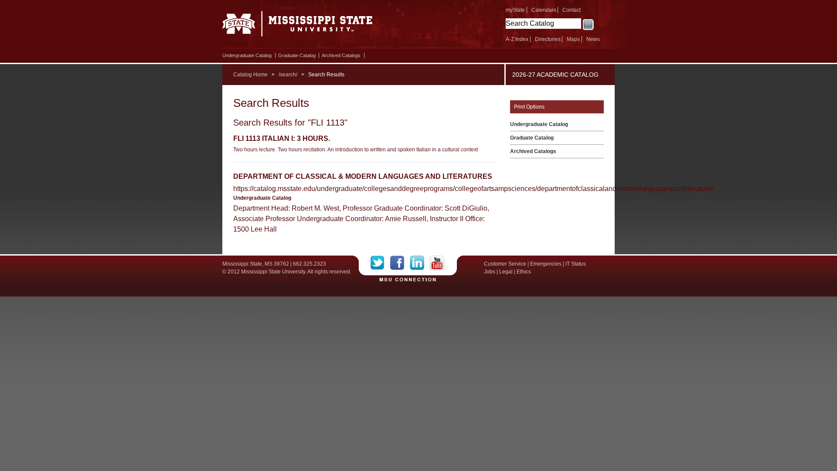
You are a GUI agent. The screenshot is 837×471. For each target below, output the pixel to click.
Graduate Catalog (297, 55)
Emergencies (545, 264)
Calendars (543, 10)
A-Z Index (517, 39)
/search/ (288, 75)
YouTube (437, 263)
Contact (571, 10)
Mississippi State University (297, 26)
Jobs (489, 272)
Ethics (524, 272)
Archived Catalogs (341, 55)
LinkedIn (419, 263)
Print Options (529, 107)
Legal (506, 272)
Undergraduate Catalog (247, 55)
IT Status (575, 264)
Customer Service (505, 264)
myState (515, 10)
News (593, 39)
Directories (548, 39)
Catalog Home (250, 75)
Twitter (380, 263)
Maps (573, 39)
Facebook (400, 263)
